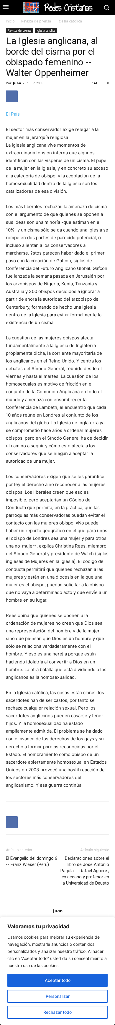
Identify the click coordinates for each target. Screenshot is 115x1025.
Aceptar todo (57, 980)
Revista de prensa (36, 21)
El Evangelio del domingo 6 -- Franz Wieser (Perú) (31, 861)
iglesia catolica (70, 21)
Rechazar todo (57, 1012)
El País (13, 114)
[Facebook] (12, 96)
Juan (17, 83)
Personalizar (58, 996)
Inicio (10, 21)
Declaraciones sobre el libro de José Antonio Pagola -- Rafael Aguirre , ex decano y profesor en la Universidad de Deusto (84, 871)
